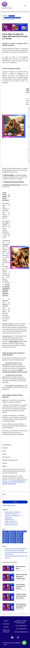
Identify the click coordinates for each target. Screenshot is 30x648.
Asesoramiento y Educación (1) (13, 512)
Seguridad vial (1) (9, 519)
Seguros (6, 621)
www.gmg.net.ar (6, 482)
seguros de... (20, 533)
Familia (18, 531)
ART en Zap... (13, 538)
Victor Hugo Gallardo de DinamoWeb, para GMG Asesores (16, 553)
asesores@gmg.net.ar (18, 480)
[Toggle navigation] (25, 5)
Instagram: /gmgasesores (9, 484)
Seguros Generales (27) (11, 523)
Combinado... (20, 540)
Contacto (6, 627)
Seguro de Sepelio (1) (11, 521)
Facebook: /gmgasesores (18, 482)
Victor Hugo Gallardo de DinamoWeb (14, 550)
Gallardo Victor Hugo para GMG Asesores (16, 548)
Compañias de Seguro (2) (11, 514)
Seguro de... (5, 531)
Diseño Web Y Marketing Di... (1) (13, 515)
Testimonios (6, 624)
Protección (23, 531)
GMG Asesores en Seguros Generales (7, 7)
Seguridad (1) (8, 517)
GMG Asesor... (12, 531)
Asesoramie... (6, 533)
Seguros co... (20, 542)
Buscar (4, 494)
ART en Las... (20, 538)
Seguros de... (5, 536)
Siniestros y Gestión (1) (11, 525)
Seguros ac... (20, 535)
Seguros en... (13, 533)
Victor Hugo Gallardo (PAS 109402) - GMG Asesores (16, 557)
